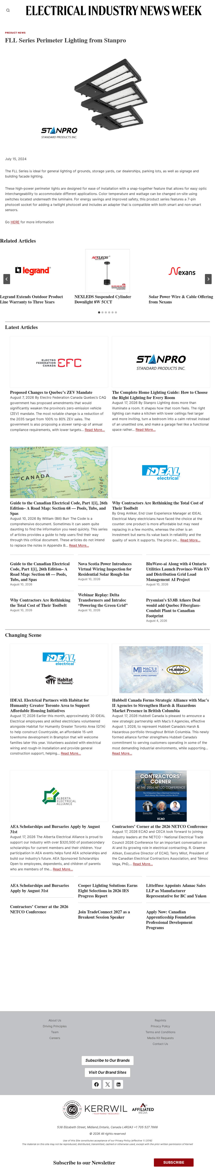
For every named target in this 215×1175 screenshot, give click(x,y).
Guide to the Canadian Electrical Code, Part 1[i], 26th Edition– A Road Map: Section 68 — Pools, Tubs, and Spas (59, 508)
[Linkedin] (118, 1084)
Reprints (160, 1020)
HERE (15, 222)
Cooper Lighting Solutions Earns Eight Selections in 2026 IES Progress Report (108, 890)
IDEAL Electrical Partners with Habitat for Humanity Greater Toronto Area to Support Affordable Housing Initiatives (50, 705)
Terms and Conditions (160, 1032)
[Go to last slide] (6, 279)
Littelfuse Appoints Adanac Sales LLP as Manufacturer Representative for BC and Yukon (176, 890)
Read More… (95, 430)
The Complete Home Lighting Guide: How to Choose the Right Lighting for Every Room (160, 395)
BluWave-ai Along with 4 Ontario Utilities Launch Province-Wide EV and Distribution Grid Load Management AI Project (178, 571)
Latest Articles (21, 327)
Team (55, 1032)
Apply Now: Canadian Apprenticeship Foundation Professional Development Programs (170, 919)
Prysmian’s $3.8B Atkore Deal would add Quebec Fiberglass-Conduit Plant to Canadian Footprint (173, 607)
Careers (54, 1038)
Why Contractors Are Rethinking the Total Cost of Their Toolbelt (157, 505)
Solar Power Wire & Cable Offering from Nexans (181, 299)
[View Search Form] (8, 10)
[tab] (99, 312)
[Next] (208, 279)
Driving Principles (55, 1026)
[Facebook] (96, 1084)
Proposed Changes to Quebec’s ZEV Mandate (51, 392)
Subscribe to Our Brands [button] (107, 1060)
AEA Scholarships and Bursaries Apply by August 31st (55, 829)
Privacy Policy (160, 1026)
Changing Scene (23, 635)
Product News (15, 32)
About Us (55, 1020)
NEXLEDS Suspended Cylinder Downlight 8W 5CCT (103, 299)
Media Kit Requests (160, 1038)
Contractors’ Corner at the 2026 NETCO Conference (159, 826)
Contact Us (160, 1044)
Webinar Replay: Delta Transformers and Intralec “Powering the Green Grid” (103, 600)
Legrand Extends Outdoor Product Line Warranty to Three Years (31, 299)
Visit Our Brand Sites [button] (107, 1072)
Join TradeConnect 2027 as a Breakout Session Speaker (104, 914)
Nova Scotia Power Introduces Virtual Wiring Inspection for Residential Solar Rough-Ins (105, 569)
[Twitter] (107, 1084)
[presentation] (33, 271)
